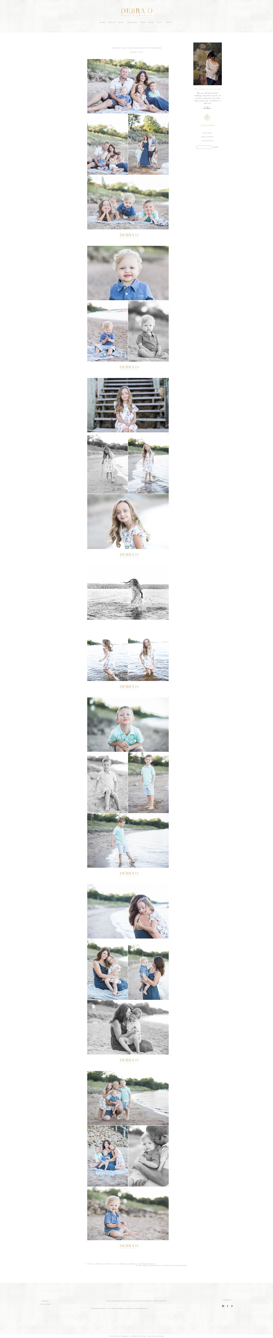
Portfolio (132, 22)
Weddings (207, 133)
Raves (151, 22)
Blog (159, 22)
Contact (169, 22)
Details (111, 22)
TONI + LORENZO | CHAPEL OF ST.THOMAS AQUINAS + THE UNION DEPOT (121, 1264)
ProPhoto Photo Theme (138, 1336)
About (121, 22)
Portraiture (208, 141)
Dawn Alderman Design (156, 1336)
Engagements (207, 137)
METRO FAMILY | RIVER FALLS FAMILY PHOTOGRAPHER (161, 1266)
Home (102, 22)
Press (143, 22)
